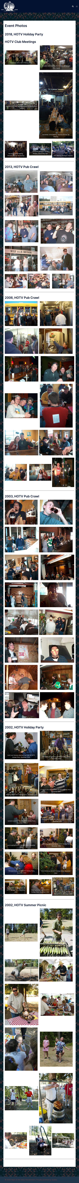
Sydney (54, 1180)
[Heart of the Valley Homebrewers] (9, 6)
